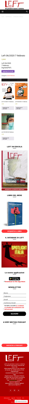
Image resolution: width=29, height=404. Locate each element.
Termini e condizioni (14, 386)
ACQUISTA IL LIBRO (14, 231)
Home (2, 16)
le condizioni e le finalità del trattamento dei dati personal (14, 307)
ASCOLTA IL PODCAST (14, 345)
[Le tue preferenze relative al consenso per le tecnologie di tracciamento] (21, 401)
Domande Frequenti (17, 399)
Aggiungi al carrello (8, 71)
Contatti (9, 399)
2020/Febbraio (9, 16)
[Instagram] (14, 390)
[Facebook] (10, 390)
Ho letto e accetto (14, 307)
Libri (23, 398)
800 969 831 (13, 380)
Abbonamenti (7, 398)
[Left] (14, 5)
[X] (18, 390)
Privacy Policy (14, 387)
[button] (2, 12)
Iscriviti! (14, 314)
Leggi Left (13, 398)
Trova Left (19, 398)
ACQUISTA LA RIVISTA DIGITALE (14, 189)
